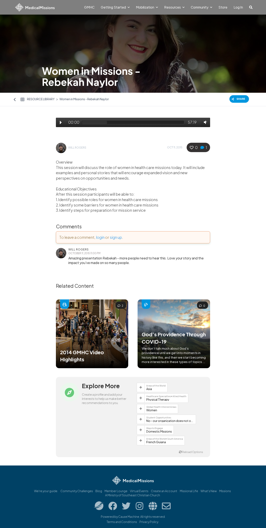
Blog (98, 491)
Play (61, 122)
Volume (204, 122)
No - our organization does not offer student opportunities (170, 420)
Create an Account (164, 491)
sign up (116, 237)
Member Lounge (116, 491)
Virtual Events (139, 491)
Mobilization (145, 7)
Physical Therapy (157, 399)
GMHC (89, 7)
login (100, 237)
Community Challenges (76, 491)
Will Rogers (77, 147)
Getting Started (114, 7)
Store (222, 7)
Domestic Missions (159, 431)
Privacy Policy (148, 522)
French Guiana (156, 441)
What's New (209, 491)
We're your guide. (46, 491)
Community (200, 7)
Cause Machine (128, 516)
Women (151, 410)
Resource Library (41, 99)
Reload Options (192, 452)
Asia (149, 388)
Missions (225, 491)
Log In (238, 7)
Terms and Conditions (122, 522)
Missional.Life (189, 491)
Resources (172, 7)
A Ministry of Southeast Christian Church (132, 495)
